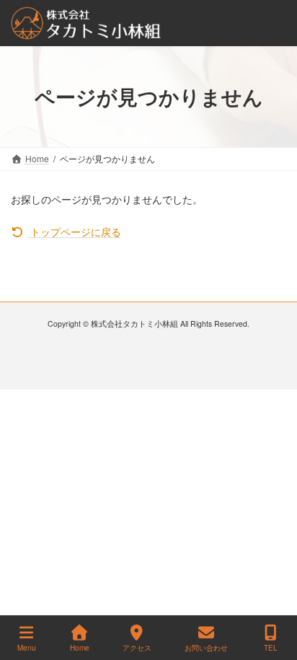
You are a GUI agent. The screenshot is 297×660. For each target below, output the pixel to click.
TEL (271, 648)
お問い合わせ (206, 648)
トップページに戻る (74, 231)
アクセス (137, 648)
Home (79, 648)
